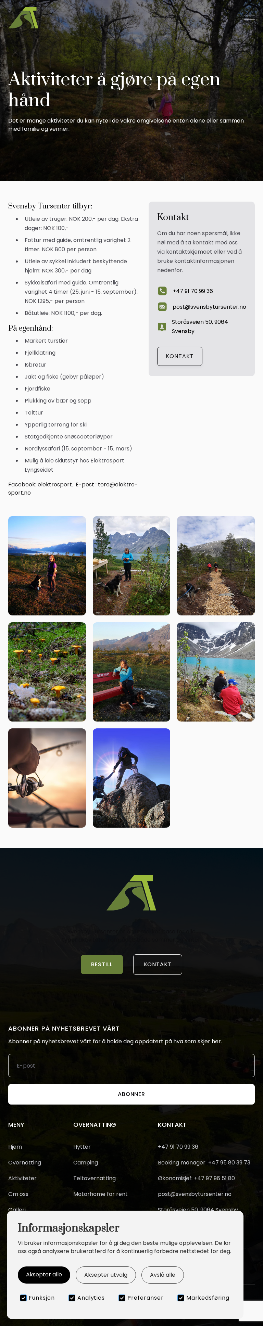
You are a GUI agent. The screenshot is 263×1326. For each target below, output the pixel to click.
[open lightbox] (47, 565)
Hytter (82, 1147)
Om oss (18, 1194)
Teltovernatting (94, 1178)
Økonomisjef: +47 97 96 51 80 (196, 1178)
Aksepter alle (44, 1274)
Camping (85, 1162)
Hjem (15, 1147)
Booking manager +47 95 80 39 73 (204, 1162)
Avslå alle (162, 1275)
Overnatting (24, 1162)
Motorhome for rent (100, 1194)
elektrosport (55, 484)
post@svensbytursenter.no (194, 1194)
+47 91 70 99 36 (178, 1147)
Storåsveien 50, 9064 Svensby (198, 1210)
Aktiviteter (22, 1178)
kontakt (180, 356)
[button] (249, 17)
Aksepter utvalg (105, 1275)
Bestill (102, 964)
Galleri (17, 1210)
